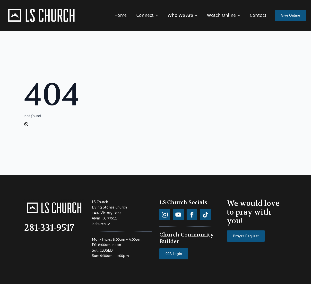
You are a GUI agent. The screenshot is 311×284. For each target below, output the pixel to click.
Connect (145, 15)
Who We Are (180, 15)
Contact (258, 15)
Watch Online (221, 15)
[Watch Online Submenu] (240, 15)
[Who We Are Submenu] (197, 15)
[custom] (164, 214)
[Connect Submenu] (158, 15)
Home (120, 15)
